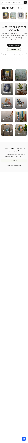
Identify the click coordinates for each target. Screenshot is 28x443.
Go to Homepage (15, 45)
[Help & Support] (24, 439)
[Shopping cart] (25, 8)
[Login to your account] (22, 8)
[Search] (25, 2)
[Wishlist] (18, 8)
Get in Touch (14, 160)
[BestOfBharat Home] (8, 8)
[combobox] (12, 2)
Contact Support (14, 49)
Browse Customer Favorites (14, 165)
